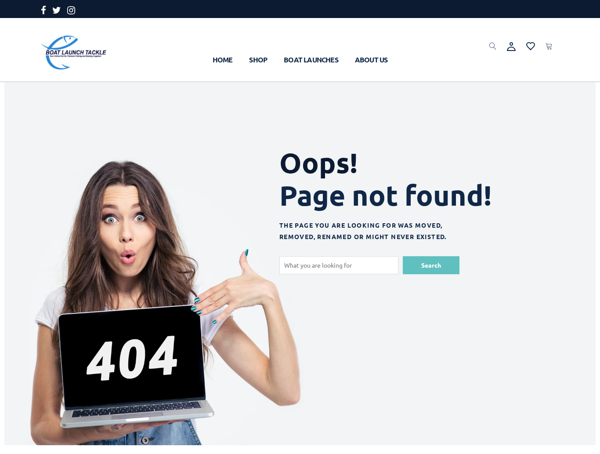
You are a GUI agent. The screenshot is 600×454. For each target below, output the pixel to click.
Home (223, 59)
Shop (258, 59)
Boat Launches (311, 59)
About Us (371, 59)
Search (431, 265)
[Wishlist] (530, 44)
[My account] (511, 45)
